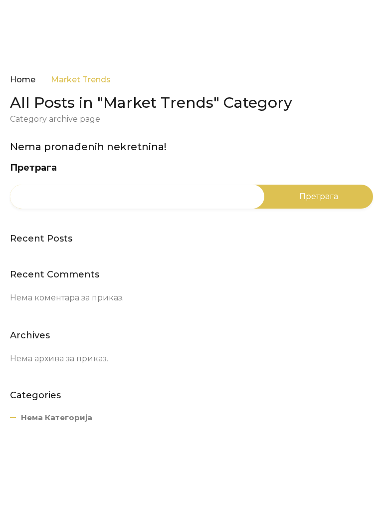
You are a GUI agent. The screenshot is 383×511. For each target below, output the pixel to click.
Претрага (33, 168)
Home (22, 80)
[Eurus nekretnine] (40, 22)
